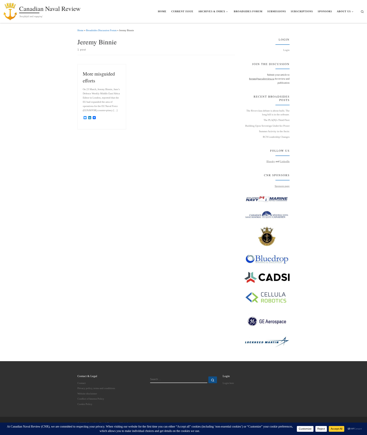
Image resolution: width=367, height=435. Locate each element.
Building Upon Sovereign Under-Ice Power (267, 125)
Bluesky (270, 161)
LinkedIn (285, 161)
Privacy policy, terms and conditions (96, 388)
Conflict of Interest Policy (90, 399)
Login (286, 50)
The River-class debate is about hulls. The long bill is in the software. (268, 112)
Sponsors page (282, 186)
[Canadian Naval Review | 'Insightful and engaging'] (10, 10)
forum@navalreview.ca (261, 78)
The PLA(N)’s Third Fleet (277, 120)
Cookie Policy (84, 404)
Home (80, 30)
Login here (228, 383)
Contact (81, 383)
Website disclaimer (87, 393)
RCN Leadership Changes (276, 136)
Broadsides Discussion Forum (101, 30)
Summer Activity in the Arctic (274, 131)
